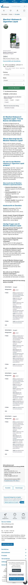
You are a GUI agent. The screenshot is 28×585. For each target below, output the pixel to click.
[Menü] (4, 10)
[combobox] (16, 6)
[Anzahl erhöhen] (23, 84)
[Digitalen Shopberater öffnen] (25, 582)
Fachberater (6, 571)
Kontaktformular (11, 538)
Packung (8, 72)
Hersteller (8, 487)
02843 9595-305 (7, 527)
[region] (14, 43)
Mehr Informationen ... (16, 566)
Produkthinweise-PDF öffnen (12, 480)
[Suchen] (24, 6)
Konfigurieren (16, 570)
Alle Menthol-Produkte (9, 107)
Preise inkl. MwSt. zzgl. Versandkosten (11, 61)
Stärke (7, 78)
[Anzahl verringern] (4, 84)
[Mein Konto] (17, 10)
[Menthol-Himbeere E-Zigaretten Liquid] (14, 40)
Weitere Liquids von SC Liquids (11, 502)
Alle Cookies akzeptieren (16, 578)
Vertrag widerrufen (7, 544)
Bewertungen (19, 487)
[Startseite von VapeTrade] (5, 6)
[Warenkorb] (24, 10)
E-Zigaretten (23, 502)
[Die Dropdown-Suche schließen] (26, 6)
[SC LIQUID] (14, 26)
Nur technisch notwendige (16, 574)
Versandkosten (5, 577)
